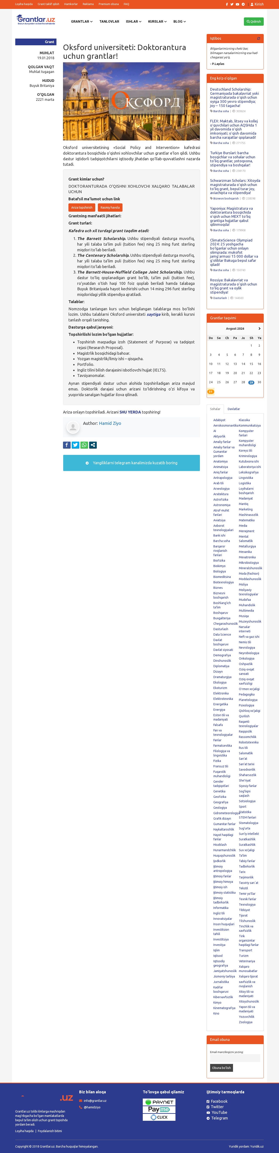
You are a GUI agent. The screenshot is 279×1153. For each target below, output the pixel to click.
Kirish (259, 4)
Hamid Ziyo (110, 423)
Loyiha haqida (24, 3)
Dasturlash (220, 297)
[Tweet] (75, 445)
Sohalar (215, 409)
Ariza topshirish (81, 207)
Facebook (219, 1101)
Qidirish (255, 21)
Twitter (217, 1106)
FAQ (126, 3)
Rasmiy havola (110, 207)
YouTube (219, 1112)
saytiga (153, 314)
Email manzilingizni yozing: (226, 1051)
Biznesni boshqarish (226, 198)
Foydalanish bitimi (50, 1131)
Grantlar (80, 22)
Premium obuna (109, 3)
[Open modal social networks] (93, 445)
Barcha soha (221, 111)
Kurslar (156, 22)
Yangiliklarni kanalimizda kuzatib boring (134, 463)
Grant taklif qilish (48, 3)
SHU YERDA (130, 412)
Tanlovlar (109, 22)
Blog (178, 22)
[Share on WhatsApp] (84, 445)
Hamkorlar (71, 3)
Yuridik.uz (257, 1146)
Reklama (88, 3)
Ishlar (132, 22)
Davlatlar (234, 409)
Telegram (219, 1118)
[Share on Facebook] (67, 445)
